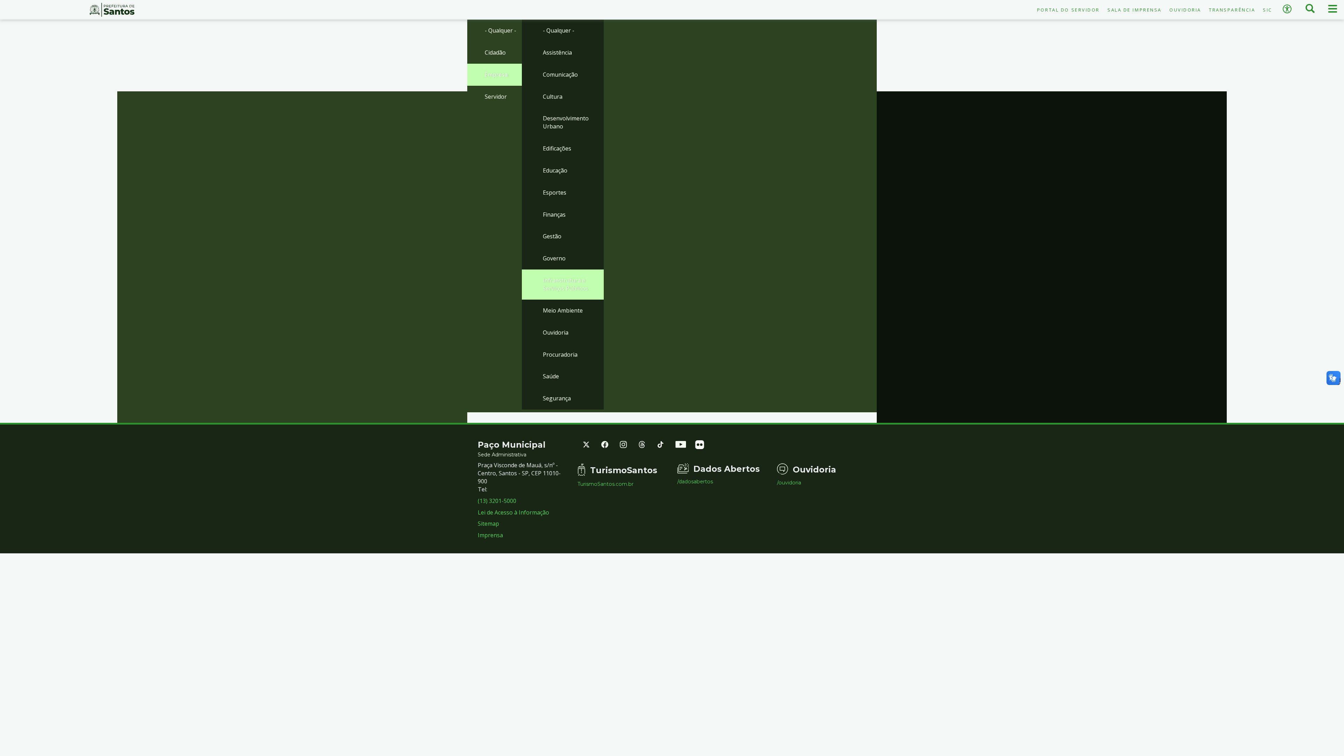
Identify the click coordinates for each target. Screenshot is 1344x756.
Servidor (496, 96)
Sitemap (488, 523)
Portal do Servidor (1068, 10)
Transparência (1232, 10)
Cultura (552, 96)
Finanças (554, 214)
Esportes (554, 192)
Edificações (557, 148)
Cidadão (495, 52)
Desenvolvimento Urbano (566, 122)
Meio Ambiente (563, 310)
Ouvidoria (1185, 10)
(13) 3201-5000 (497, 501)
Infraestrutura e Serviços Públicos (565, 284)
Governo (554, 258)
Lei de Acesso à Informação (513, 512)
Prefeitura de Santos (112, 10)
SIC (1267, 10)
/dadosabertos (695, 481)
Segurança (557, 398)
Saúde (551, 376)
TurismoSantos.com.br (606, 484)
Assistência (557, 52)
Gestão (552, 236)
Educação (555, 170)
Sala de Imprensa (1134, 10)
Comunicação (560, 74)
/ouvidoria (789, 482)
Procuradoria (560, 354)
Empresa (496, 74)
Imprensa (490, 535)
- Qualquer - (500, 30)
